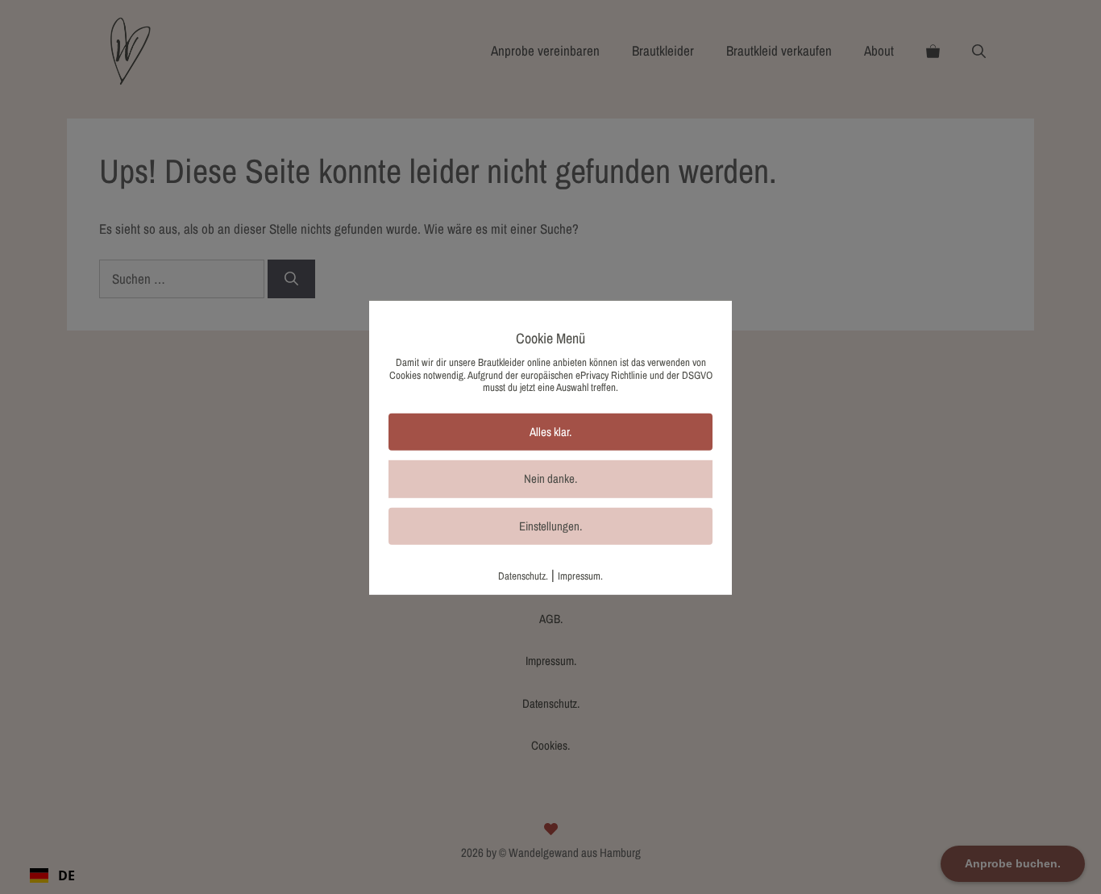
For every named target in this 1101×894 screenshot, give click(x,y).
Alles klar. (550, 431)
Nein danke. (550, 478)
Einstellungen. (550, 526)
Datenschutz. (523, 576)
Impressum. (580, 576)
